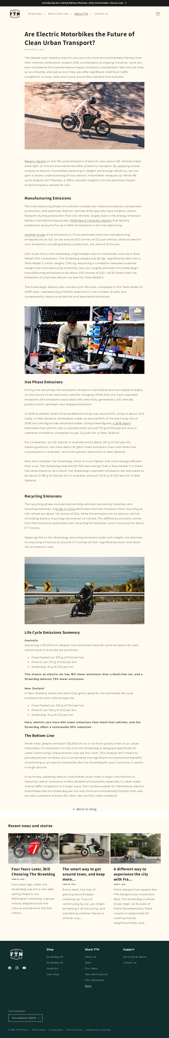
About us (90, 956)
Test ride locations (96, 974)
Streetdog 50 (55, 962)
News (88, 985)
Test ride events (94, 980)
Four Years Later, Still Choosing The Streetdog (33, 871)
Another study (35, 234)
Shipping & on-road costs (98, 1030)
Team (88, 962)
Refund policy (39, 1030)
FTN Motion (22, 1030)
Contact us (130, 962)
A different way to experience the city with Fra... (131, 874)
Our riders (91, 968)
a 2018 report (122, 423)
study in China (65, 509)
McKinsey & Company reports (91, 220)
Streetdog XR (55, 956)
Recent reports (35, 161)
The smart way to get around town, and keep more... (84, 874)
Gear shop (53, 974)
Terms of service (74, 1030)
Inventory (52, 968)
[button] (36, 13)
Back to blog (87, 809)
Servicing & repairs (135, 956)
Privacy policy (56, 1030)
